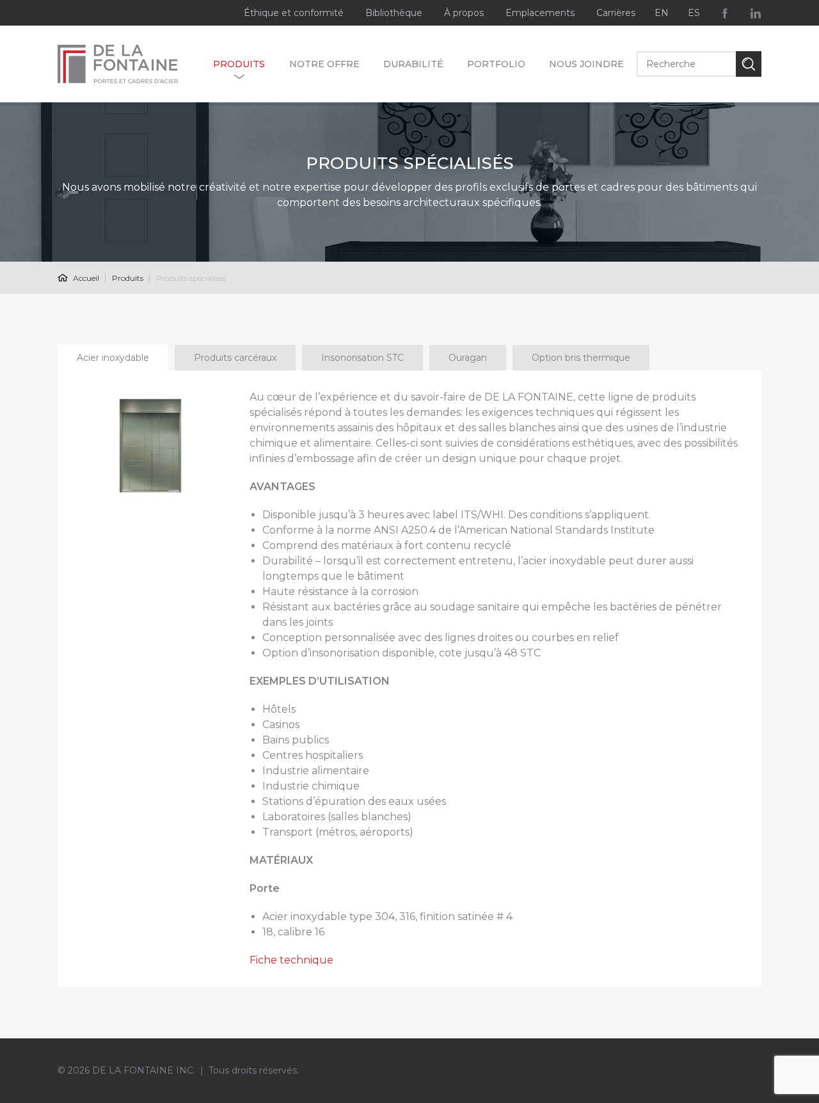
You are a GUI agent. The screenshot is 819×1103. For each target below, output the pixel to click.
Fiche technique (291, 960)
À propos (464, 13)
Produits (239, 64)
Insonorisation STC (362, 357)
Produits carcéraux (235, 357)
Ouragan (468, 357)
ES (694, 13)
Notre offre (324, 64)
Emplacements (540, 13)
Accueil (85, 278)
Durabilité (413, 64)
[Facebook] (725, 13)
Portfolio (496, 64)
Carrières (615, 13)
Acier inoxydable (113, 357)
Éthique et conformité (294, 13)
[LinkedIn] (755, 13)
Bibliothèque (393, 13)
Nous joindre (586, 64)
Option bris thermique (581, 357)
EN (662, 13)
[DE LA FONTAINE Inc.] (129, 64)
